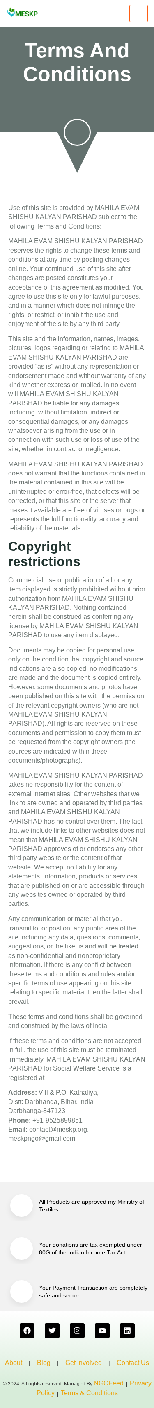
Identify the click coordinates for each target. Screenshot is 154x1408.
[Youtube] (102, 1330)
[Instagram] (77, 1330)
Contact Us (133, 1362)
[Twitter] (52, 1330)
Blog (44, 1362)
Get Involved (83, 1362)
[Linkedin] (127, 1330)
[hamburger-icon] (138, 13)
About (13, 1362)
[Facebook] (27, 1330)
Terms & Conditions (89, 1393)
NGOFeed (109, 1383)
